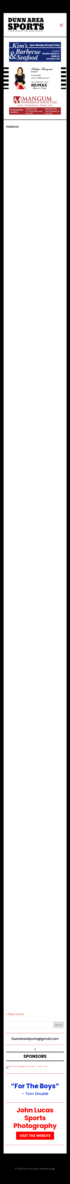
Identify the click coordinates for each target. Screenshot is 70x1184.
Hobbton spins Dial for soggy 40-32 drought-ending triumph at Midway (32, 320)
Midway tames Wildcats (25, 698)
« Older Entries (15, 1014)
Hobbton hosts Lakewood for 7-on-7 (33, 501)
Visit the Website (35, 1135)
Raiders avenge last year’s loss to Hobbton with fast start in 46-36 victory (31, 196)
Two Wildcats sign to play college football (31, 632)
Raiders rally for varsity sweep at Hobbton (30, 253)
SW (53, 1168)
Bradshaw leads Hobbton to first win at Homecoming (35, 570)
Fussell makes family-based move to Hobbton (33, 962)
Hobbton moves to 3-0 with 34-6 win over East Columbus (33, 829)
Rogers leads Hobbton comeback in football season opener (33, 895)
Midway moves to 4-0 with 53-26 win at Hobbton (33, 762)
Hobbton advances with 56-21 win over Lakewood (34, 386)
